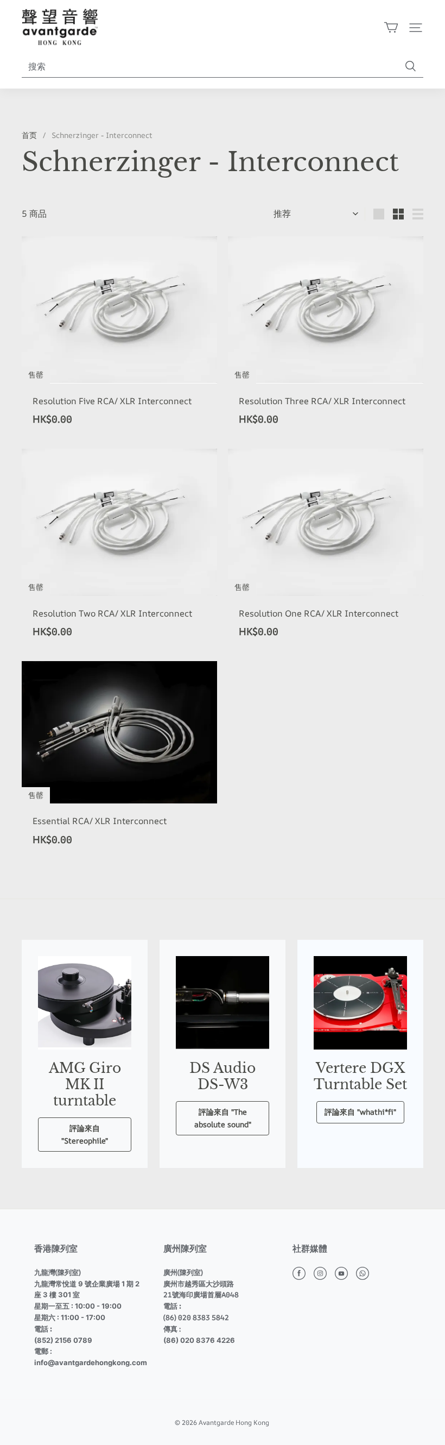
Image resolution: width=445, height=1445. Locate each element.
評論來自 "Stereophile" (84, 1134)
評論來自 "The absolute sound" (222, 1118)
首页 (29, 135)
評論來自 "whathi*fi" (360, 1112)
